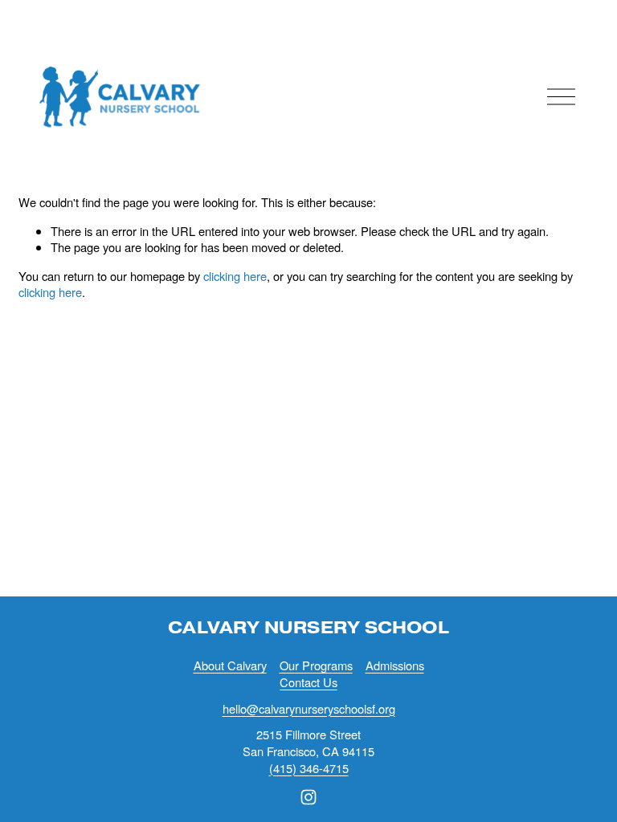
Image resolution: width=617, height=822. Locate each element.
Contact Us (308, 682)
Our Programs (316, 665)
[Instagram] (308, 797)
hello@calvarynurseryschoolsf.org (309, 709)
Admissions (395, 665)
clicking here (235, 275)
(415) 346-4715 (309, 768)
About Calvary (230, 665)
